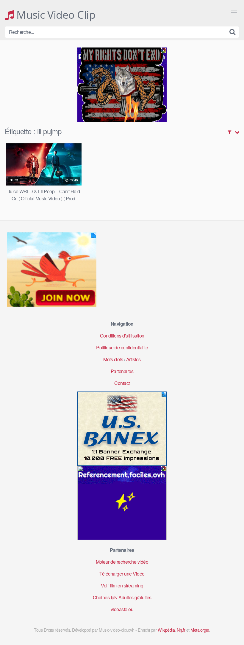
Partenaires (122, 371)
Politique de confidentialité (122, 347)
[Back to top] (227, 626)
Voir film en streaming (122, 585)
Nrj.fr (181, 630)
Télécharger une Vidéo (122, 573)
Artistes (133, 359)
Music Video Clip (54, 14)
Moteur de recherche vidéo (122, 561)
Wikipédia (166, 630)
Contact (122, 383)
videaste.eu (122, 609)
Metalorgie (199, 630)
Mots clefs (113, 359)
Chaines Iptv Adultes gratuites (122, 597)
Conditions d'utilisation (122, 335)
